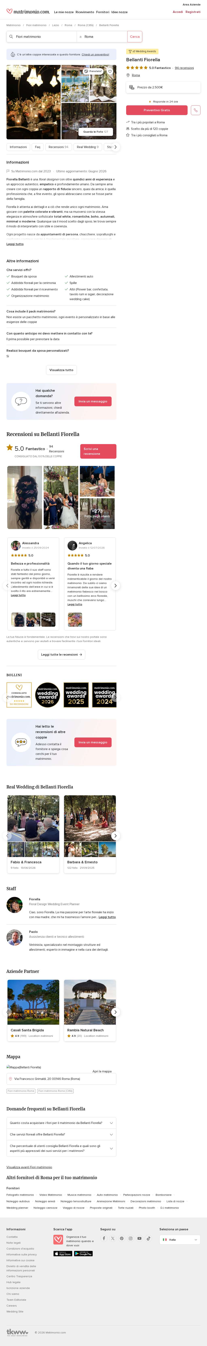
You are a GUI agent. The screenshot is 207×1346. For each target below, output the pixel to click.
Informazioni (18, 147)
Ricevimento (85, 12)
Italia (172, 1239)
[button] (61, 401)
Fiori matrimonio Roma (21, 1091)
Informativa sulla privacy (21, 1254)
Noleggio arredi (45, 1201)
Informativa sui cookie (20, 1260)
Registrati (193, 12)
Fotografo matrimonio (20, 1195)
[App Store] (62, 1255)
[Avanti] (115, 147)
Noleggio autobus (18, 1201)
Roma (69, 25)
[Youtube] (139, 1238)
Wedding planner (17, 1207)
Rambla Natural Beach (85, 1030)
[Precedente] (7, 147)
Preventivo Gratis (157, 110)
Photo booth (147, 1207)
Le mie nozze (64, 12)
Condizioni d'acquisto (20, 1248)
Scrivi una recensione (92, 451)
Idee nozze (119, 12)
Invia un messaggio (93, 401)
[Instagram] (130, 1238)
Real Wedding (88, 147)
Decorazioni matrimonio (146, 1201)
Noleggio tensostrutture (76, 1201)
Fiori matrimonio (36, 25)
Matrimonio (13, 25)
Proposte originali (101, 1207)
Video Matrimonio (50, 1195)
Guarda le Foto (95, 131)
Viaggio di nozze (73, 1207)
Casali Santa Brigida (27, 1030)
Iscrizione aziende (18, 1288)
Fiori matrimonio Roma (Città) (55, 1091)
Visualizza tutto (61, 370)
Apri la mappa (102, 1071)
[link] (33, 834)
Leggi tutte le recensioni (59, 655)
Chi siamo (12, 1294)
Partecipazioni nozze (136, 1195)
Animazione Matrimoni (111, 1201)
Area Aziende (192, 4)
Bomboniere (164, 1195)
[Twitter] (112, 1238)
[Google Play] (83, 1255)
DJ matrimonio (170, 1207)
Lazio (56, 25)
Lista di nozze (175, 1201)
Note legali (13, 1242)
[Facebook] (104, 1238)
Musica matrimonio (79, 1195)
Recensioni (59, 147)
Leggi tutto (15, 244)
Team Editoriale (16, 1300)
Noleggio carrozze (45, 1207)
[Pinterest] (121, 1238)
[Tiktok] (148, 1238)
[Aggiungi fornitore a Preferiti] (110, 71)
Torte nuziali (125, 1207)
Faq (37, 147)
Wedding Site (14, 1311)
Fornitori (102, 12)
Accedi (178, 12)
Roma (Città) (86, 25)
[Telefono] (196, 110)
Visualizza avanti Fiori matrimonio (29, 1167)
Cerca (135, 36)
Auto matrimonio (107, 1195)
